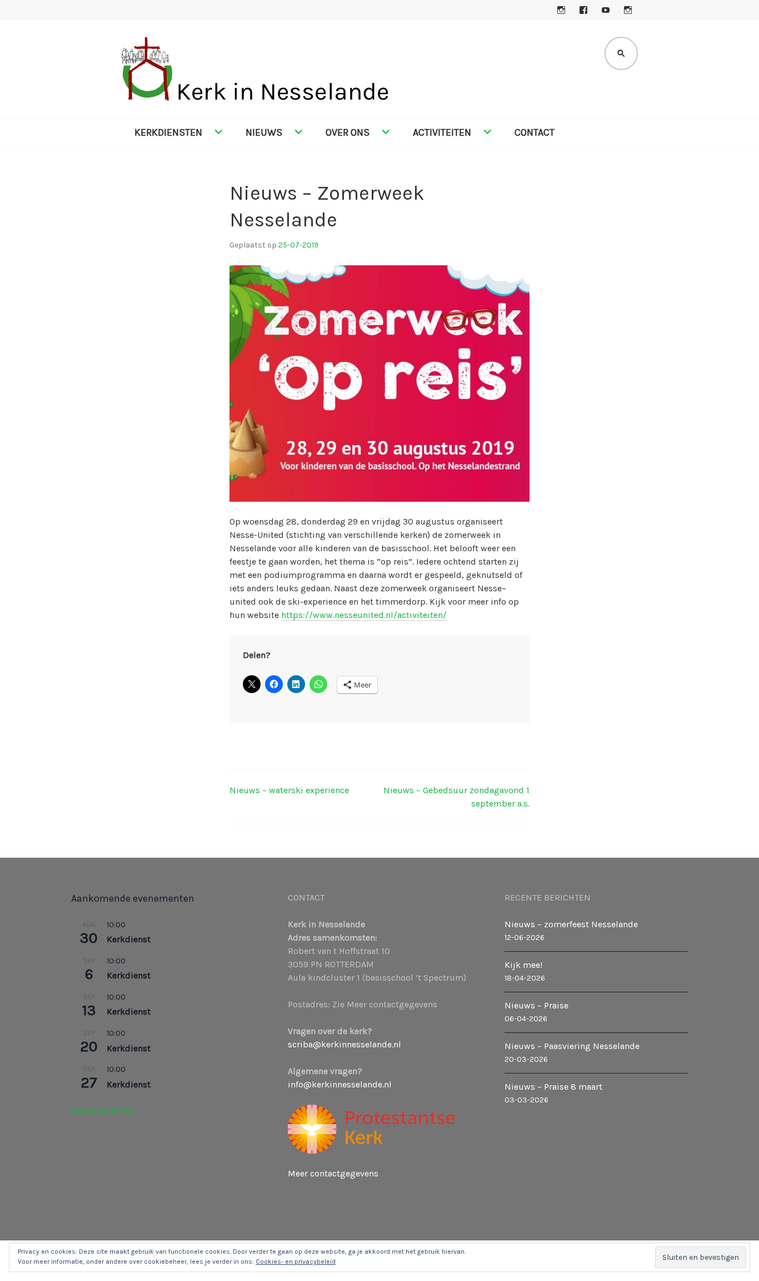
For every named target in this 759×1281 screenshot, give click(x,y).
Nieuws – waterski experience (289, 790)
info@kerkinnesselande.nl (340, 1084)
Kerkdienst (129, 939)
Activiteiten (442, 132)
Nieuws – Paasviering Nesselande (572, 1046)
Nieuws (264, 132)
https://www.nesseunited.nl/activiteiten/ (364, 615)
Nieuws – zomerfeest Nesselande (571, 924)
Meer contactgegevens (333, 1173)
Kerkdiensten (168, 132)
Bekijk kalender (102, 1110)
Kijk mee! (523, 964)
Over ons (347, 132)
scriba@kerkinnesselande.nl (344, 1044)
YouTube (605, 10)
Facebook (583, 10)
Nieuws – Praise (536, 1005)
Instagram (561, 10)
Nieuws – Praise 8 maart (553, 1086)
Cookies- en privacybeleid (296, 1261)
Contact (535, 132)
